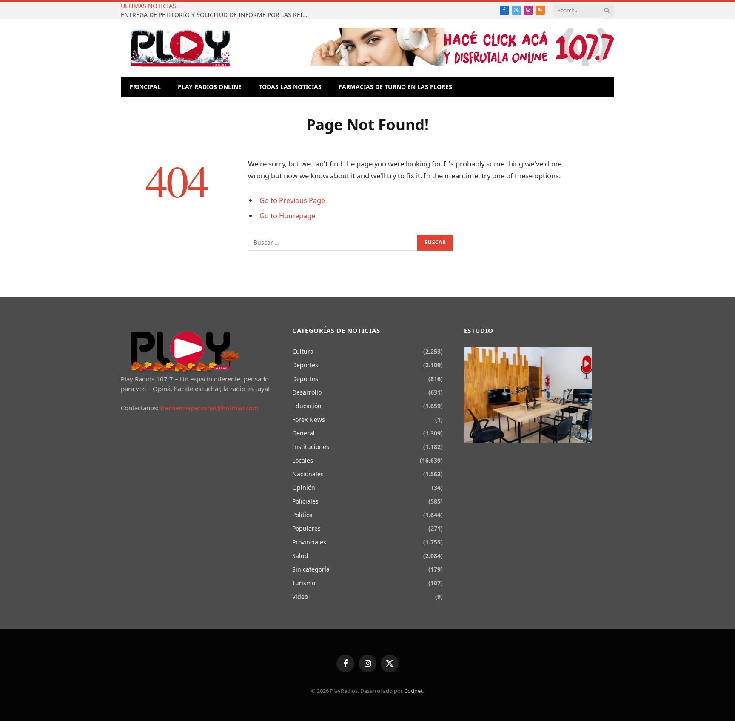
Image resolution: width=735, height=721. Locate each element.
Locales (302, 460)
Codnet (413, 691)
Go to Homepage (287, 215)
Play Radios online (210, 87)
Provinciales (309, 542)
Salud (300, 556)
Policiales (305, 501)
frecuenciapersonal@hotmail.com (209, 407)
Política (302, 515)
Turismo (303, 583)
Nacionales (308, 474)
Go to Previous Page (292, 200)
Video (300, 596)
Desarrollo (307, 392)
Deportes (305, 365)
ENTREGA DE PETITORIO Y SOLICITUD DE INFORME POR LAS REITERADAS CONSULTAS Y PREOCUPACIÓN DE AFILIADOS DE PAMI (216, 15)
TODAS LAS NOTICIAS (290, 87)
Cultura (302, 351)
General (303, 433)
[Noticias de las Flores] (180, 48)
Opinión (303, 488)
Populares (306, 528)
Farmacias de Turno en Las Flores (395, 87)
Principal (145, 87)
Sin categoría (311, 569)
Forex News (308, 419)
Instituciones (310, 447)
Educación (307, 406)
